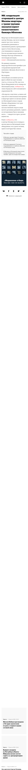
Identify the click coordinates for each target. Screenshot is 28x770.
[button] (24, 2)
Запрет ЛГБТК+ (5, 7)
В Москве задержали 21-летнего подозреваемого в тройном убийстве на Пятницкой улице (14, 145)
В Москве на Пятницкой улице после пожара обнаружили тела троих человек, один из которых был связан (14, 152)
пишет (4, 60)
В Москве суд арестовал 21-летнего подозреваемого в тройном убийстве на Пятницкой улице (14, 138)
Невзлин (13, 7)
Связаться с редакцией (15, 196)
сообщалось (10, 120)
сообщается (19, 86)
